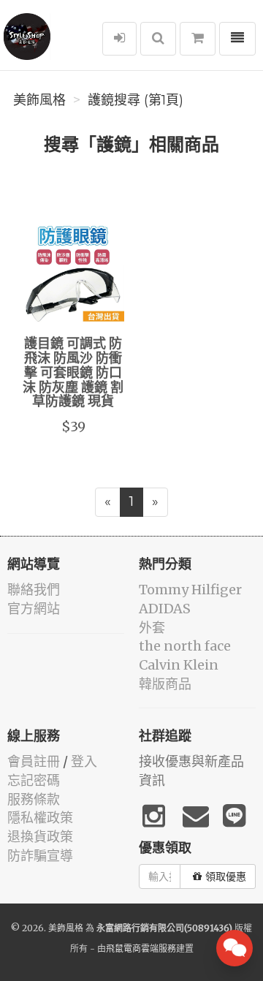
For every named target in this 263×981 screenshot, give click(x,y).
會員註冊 (33, 761)
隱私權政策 (40, 817)
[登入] (119, 39)
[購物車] (198, 39)
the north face (185, 645)
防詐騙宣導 (40, 855)
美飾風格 (39, 100)
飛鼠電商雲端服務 (141, 948)
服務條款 (33, 799)
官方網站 (33, 608)
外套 (152, 627)
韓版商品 (165, 683)
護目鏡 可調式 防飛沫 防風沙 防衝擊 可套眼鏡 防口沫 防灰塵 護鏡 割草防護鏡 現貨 (73, 373)
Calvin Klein (178, 664)
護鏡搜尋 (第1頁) (135, 100)
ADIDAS (165, 608)
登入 (84, 761)
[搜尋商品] (158, 39)
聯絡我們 (33, 589)
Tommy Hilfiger (190, 589)
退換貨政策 (40, 836)
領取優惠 (225, 876)
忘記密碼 (33, 780)
